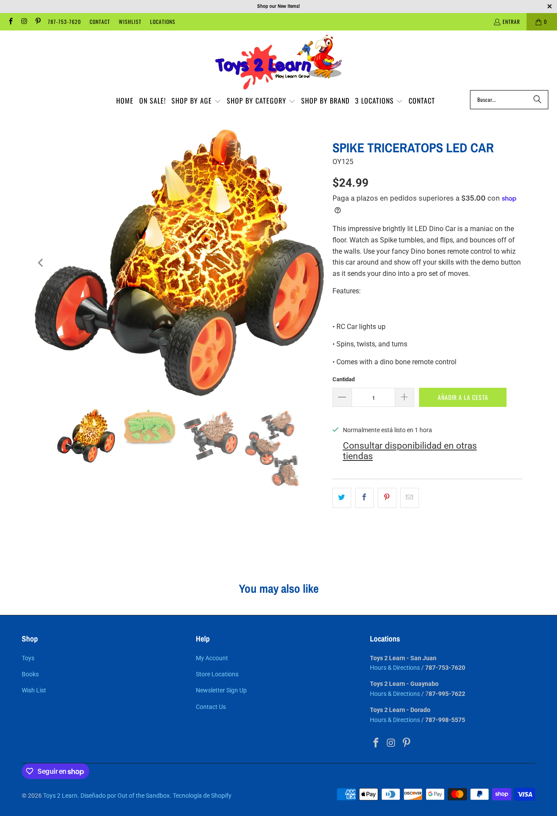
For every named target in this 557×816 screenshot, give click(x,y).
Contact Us (211, 706)
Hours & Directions (395, 667)
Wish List (34, 690)
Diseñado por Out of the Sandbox (125, 795)
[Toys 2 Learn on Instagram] (23, 21)
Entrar (511, 21)
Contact (100, 21)
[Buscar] (537, 99)
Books (30, 674)
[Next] (317, 263)
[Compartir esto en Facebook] (364, 498)
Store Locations (217, 674)
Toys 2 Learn (60, 795)
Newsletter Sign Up (221, 690)
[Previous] (41, 263)
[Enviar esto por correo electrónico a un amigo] (409, 498)
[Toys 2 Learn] (278, 62)
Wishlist (130, 21)
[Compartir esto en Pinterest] (387, 498)
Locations (162, 21)
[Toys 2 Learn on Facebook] (10, 21)
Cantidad (343, 379)
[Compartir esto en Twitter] (341, 498)
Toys (28, 658)
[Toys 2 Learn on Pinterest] (37, 21)
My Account (212, 658)
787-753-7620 (64, 21)
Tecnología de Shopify (202, 795)
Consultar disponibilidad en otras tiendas (410, 450)
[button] (196, 101)
